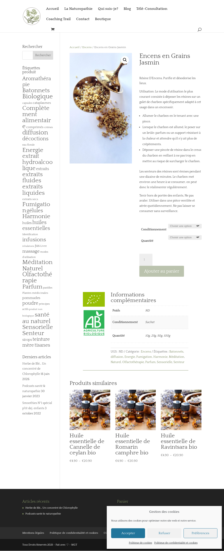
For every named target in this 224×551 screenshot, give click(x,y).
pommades (31, 298)
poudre (30, 303)
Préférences (200, 533)
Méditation (176, 357)
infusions (34, 239)
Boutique (103, 19)
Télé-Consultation (151, 9)
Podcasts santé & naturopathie (43, 513)
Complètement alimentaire (36, 117)
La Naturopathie (78, 9)
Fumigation (144, 357)
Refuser (164, 533)
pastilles (47, 287)
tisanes (42, 345)
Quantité (147, 241)
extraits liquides (33, 189)
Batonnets (176, 351)
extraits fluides (32, 177)
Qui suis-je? (108, 9)
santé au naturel (36, 318)
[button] (125, 60)
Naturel (116, 362)
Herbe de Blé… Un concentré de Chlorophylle (34, 369)
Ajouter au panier (161, 271)
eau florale (28, 144)
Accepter (128, 533)
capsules (27, 103)
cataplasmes (42, 103)
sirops (27, 340)
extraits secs (30, 199)
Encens (87, 47)
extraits (42, 169)
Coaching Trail (58, 19)
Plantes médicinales (35, 292)
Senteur (178, 362)
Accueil (52, 9)
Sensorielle (164, 362)
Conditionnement (153, 229)
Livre (43, 245)
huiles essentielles (36, 225)
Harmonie (160, 357)
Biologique (37, 96)
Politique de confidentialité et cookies (176, 542)
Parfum (150, 362)
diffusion (117, 357)
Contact (82, 19)
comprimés (35, 127)
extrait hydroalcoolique (37, 162)
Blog (127, 9)
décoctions (35, 139)
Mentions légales (33, 532)
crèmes (48, 127)
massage (31, 251)
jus (37, 245)
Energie (129, 357)
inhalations (28, 246)
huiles (27, 223)
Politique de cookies (140, 542)
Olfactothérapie (133, 362)
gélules (35, 211)
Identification (30, 234)
